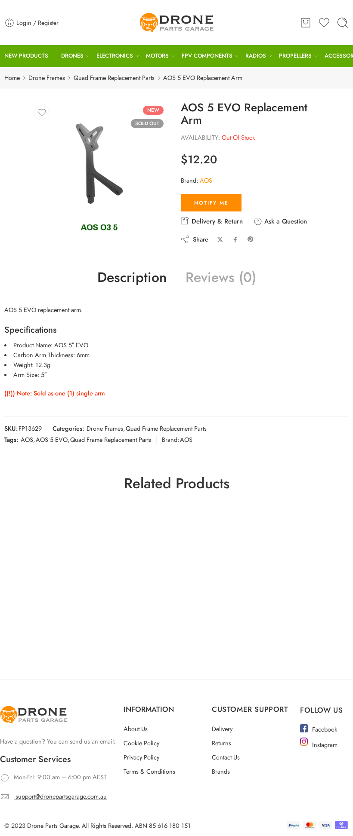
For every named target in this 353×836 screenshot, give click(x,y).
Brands (221, 771)
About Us (136, 728)
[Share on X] (220, 239)
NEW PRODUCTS (26, 56)
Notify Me (211, 203)
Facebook (324, 729)
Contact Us (226, 757)
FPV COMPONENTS (207, 56)
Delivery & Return (216, 221)
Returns (221, 742)
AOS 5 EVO (52, 439)
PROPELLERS (295, 56)
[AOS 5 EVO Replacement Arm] (99, 170)
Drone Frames (46, 77)
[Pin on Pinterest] (250, 239)
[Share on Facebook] (235, 239)
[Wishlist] (42, 112)
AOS (206, 180)
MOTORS (157, 56)
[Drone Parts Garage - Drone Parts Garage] (176, 22)
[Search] (343, 23)
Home (12, 77)
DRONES (72, 56)
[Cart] (306, 23)
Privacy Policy (141, 757)
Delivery (222, 728)
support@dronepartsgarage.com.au (61, 796)
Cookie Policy (141, 742)
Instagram (325, 744)
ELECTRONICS (114, 56)
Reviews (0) (221, 278)
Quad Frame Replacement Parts (114, 77)
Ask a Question (284, 221)
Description (132, 278)
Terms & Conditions (149, 771)
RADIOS (255, 56)
